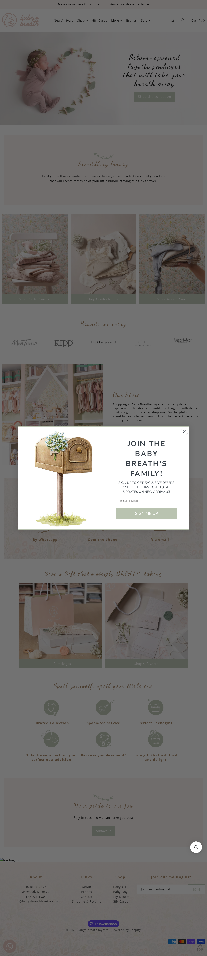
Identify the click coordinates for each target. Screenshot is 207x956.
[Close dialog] (184, 431)
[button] (196, 847)
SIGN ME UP (146, 513)
